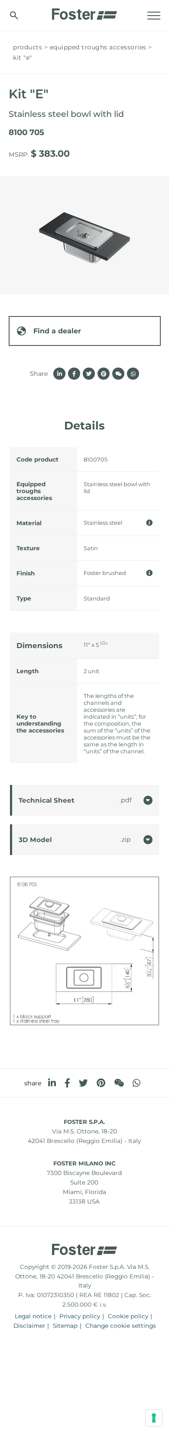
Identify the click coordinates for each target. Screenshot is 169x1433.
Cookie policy (128, 1316)
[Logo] (84, 11)
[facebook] (67, 1083)
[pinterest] (101, 1083)
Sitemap (65, 1325)
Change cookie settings (120, 1325)
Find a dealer (57, 331)
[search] (14, 15)
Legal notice (33, 1316)
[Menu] (153, 15)
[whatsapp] (136, 1083)
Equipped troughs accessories (98, 47)
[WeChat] (119, 1083)
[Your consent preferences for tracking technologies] (154, 1418)
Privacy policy (79, 1316)
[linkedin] (52, 1083)
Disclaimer (29, 1325)
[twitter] (83, 1083)
